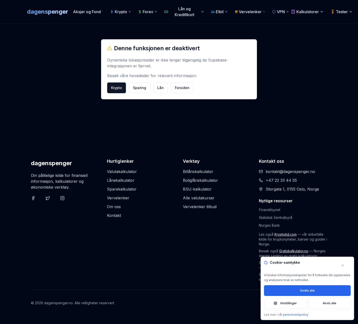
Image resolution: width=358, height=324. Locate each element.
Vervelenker (118, 197)
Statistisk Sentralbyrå (275, 217)
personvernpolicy (295, 314)
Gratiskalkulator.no (293, 251)
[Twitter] (51, 201)
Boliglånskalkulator (200, 180)
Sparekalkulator (122, 189)
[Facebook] (36, 201)
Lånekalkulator (120, 180)
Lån (160, 88)
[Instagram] (65, 201)
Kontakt (114, 215)
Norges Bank (269, 225)
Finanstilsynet (269, 210)
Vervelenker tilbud (200, 206)
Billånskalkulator (198, 171)
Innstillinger (288, 303)
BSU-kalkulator (197, 189)
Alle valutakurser (199, 197)
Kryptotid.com (285, 234)
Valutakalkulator (122, 171)
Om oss (114, 206)
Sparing (139, 88)
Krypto (116, 88)
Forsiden (182, 88)
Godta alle (307, 290)
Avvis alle (329, 303)
